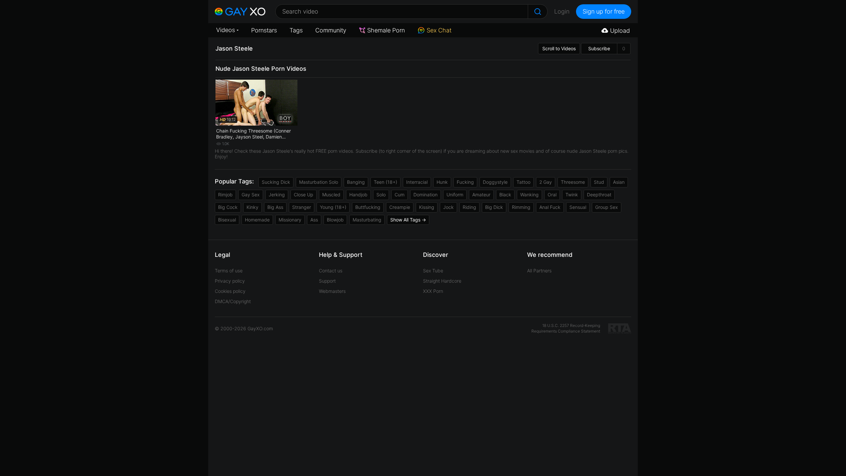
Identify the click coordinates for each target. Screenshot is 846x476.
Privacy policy (230, 281)
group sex (606, 207)
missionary (290, 219)
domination (425, 194)
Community (330, 30)
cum (399, 194)
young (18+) (333, 207)
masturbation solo (318, 182)
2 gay (545, 182)
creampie (399, 207)
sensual (577, 207)
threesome (573, 182)
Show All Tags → (408, 219)
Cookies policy (230, 291)
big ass (275, 207)
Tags (296, 30)
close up (303, 194)
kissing (426, 207)
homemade (257, 219)
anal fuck (549, 207)
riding (469, 207)
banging (356, 182)
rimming (521, 207)
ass (314, 219)
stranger (301, 207)
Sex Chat (439, 30)
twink (571, 194)
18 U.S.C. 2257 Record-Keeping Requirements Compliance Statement (565, 328)
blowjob (335, 219)
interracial (417, 182)
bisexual (227, 219)
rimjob (225, 194)
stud (599, 182)
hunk (442, 182)
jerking (277, 194)
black (505, 194)
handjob (358, 194)
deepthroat (599, 194)
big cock (228, 207)
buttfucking (367, 207)
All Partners (539, 270)
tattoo (523, 182)
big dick (494, 207)
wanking (529, 194)
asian (619, 182)
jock (448, 207)
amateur (481, 194)
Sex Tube (433, 270)
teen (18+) (385, 182)
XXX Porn (433, 291)
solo (381, 194)
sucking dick (276, 182)
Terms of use (229, 270)
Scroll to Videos (559, 48)
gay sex (251, 194)
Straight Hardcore (442, 281)
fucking (465, 182)
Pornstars (264, 30)
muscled (331, 194)
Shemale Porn (386, 30)
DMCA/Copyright (233, 301)
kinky (252, 207)
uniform (454, 194)
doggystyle (495, 182)
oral (552, 194)
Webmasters (332, 291)
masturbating (367, 219)
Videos (225, 29)
